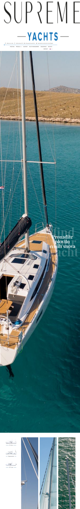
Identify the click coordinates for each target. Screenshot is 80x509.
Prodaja (18, 46)
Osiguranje (44, 46)
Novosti (50, 46)
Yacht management (34, 46)
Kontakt (46, 49)
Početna (12, 46)
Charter (25, 46)
